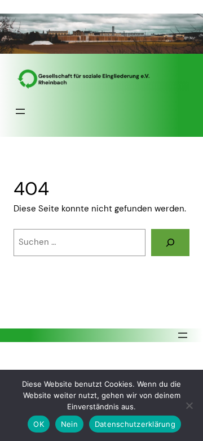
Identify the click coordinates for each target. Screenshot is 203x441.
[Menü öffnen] (20, 111)
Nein (69, 424)
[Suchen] (170, 242)
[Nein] (189, 405)
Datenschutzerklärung (135, 424)
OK (38, 424)
